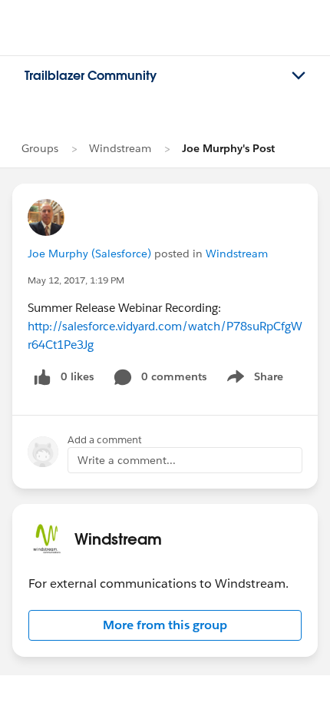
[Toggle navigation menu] (298, 76)
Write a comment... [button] (127, 460)
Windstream (120, 148)
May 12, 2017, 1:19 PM (76, 280)
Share (253, 379)
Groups (39, 148)
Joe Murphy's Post (228, 148)
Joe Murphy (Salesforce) (89, 253)
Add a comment (105, 439)
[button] (165, 625)
